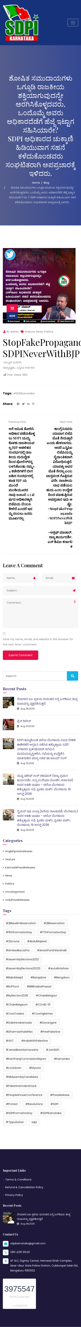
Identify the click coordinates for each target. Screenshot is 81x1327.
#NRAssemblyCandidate (22, 1077)
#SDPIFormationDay (19, 1113)
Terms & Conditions (18, 1179)
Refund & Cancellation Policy (24, 1187)
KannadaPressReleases (20, 867)
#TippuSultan (15, 1122)
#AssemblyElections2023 (22, 959)
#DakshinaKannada (19, 1023)
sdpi (34, 1122)
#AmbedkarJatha (17, 950)
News (39, 332)
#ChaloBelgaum (17, 1004)
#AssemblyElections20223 (23, 968)
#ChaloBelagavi (46, 995)
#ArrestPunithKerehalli (51, 950)
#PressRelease (60, 1095)
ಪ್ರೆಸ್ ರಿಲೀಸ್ (24, 721)
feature (30, 332)
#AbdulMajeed (37, 941)
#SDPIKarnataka (24, 393)
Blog (46, 183)
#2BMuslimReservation (21, 923)
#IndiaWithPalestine (34, 1041)
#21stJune (12, 941)
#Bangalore (38, 977)
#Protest (12, 1104)
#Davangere (48, 1023)
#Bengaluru (62, 977)
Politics (48, 332)
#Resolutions (34, 1104)
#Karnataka (62, 1059)
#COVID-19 (42, 1004)
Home (36, 183)
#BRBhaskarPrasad (39, 986)
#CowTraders (15, 1013)
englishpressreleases (18, 851)
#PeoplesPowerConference (24, 1095)
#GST (10, 1041)
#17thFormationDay (53, 932)
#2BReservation (54, 923)
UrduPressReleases (17, 900)
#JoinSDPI (52, 1050)
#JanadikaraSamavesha (22, 1050)
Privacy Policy (14, 1195)
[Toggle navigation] (73, 22)
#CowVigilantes (42, 1013)
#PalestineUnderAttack (21, 1086)
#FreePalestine (50, 1032)
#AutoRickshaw (58, 968)
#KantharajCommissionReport (26, 1059)
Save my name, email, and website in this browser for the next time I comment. (38, 641)
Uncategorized (14, 892)
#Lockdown (13, 1068)
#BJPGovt (12, 986)
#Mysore (35, 1068)
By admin (12, 332)
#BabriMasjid (14, 977)
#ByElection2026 (17, 995)
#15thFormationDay (19, 932)
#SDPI (54, 1104)
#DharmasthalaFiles (19, 1032)
